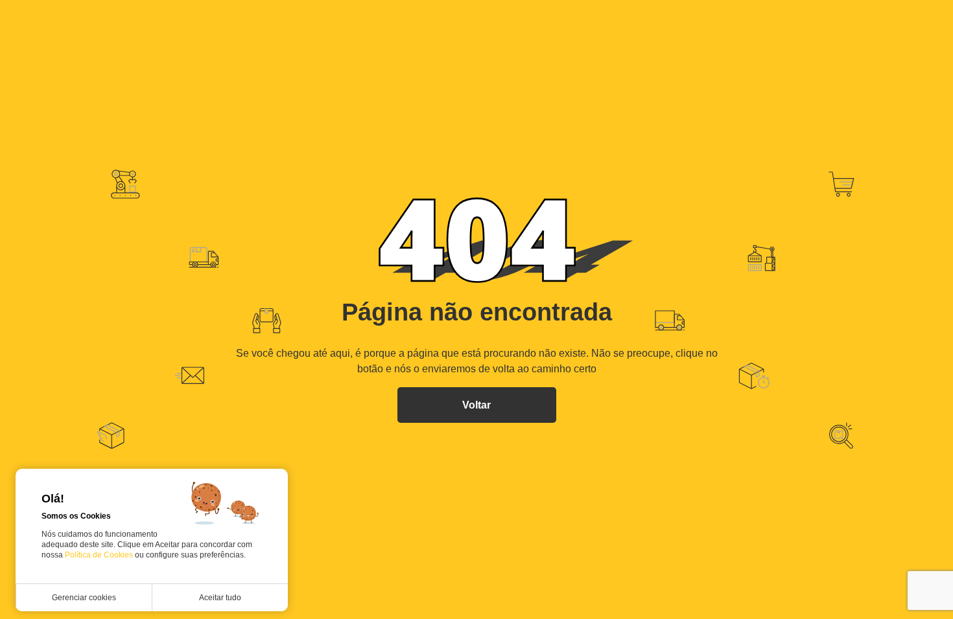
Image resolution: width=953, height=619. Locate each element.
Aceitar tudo (220, 597)
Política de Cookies (100, 554)
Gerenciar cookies (84, 597)
